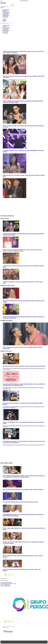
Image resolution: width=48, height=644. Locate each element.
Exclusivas (5, 10)
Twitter (4, 21)
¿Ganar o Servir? (6, 12)
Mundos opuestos (6, 11)
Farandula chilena (6, 9)
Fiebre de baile (5, 17)
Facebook (4, 19)
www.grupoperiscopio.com (5, 585)
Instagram (4, 20)
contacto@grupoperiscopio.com (6, 582)
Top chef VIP (5, 15)
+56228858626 (7, 584)
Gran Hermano (5, 13)
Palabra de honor (6, 14)
